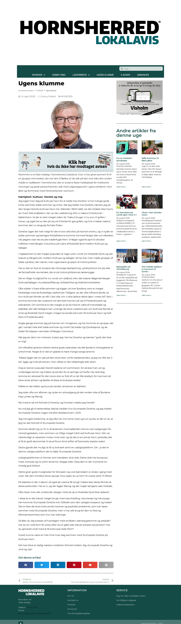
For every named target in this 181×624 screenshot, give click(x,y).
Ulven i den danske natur (152, 213)
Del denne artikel (29, 557)
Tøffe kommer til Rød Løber (150, 159)
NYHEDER (37, 75)
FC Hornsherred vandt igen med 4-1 (126, 213)
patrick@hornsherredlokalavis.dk (34, 613)
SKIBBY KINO (58, 75)
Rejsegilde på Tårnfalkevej (123, 267)
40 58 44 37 (32, 607)
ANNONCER (143, 75)
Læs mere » (121, 187)
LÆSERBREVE (80, 75)
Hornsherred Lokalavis (26, 91)
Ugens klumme (105, 75)
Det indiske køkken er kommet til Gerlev (152, 269)
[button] (25, 565)
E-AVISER (125, 75)
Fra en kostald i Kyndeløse (124, 159)
